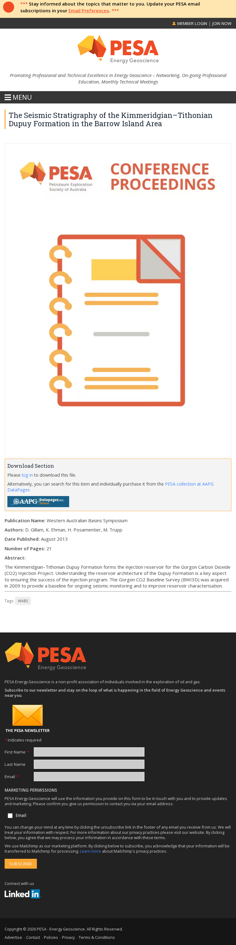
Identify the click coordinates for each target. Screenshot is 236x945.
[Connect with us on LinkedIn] (23, 894)
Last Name (15, 764)
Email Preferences (89, 10)
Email (11, 776)
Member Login (191, 23)
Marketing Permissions (31, 790)
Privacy (68, 937)
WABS (23, 601)
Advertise (13, 937)
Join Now (221, 23)
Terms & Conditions (97, 937)
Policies (51, 937)
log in (27, 475)
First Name (17, 752)
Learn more (91, 851)
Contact (33, 937)
